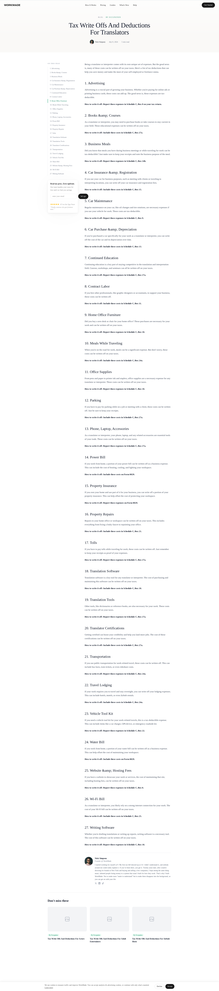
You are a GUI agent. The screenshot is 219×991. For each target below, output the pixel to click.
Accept (169, 986)
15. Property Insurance (57, 125)
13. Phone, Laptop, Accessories (60, 117)
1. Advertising (55, 68)
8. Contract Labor (56, 97)
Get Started (208, 5)
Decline (159, 986)
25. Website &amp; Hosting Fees (61, 166)
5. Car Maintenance (56, 85)
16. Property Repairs (57, 129)
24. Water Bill (54, 162)
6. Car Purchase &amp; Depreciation (62, 89)
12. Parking (54, 113)
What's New (124, 5)
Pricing (103, 5)
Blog (100, 17)
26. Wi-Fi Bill (54, 170)
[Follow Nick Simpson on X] (96, 883)
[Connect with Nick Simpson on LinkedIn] (99, 883)
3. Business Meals (56, 77)
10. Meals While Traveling (59, 105)
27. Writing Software (57, 174)
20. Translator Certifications (59, 145)
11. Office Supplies (56, 109)
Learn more (49, 988)
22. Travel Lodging (56, 153)
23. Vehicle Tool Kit (57, 157)
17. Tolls (53, 133)
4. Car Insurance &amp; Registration (62, 81)
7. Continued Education (58, 93)
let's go (83, 196)
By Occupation (113, 17)
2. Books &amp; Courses (58, 73)
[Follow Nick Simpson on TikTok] (103, 883)
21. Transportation (56, 149)
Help (135, 5)
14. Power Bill (55, 121)
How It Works (90, 5)
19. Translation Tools (57, 141)
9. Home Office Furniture (58, 101)
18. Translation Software (58, 137)
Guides (112, 5)
